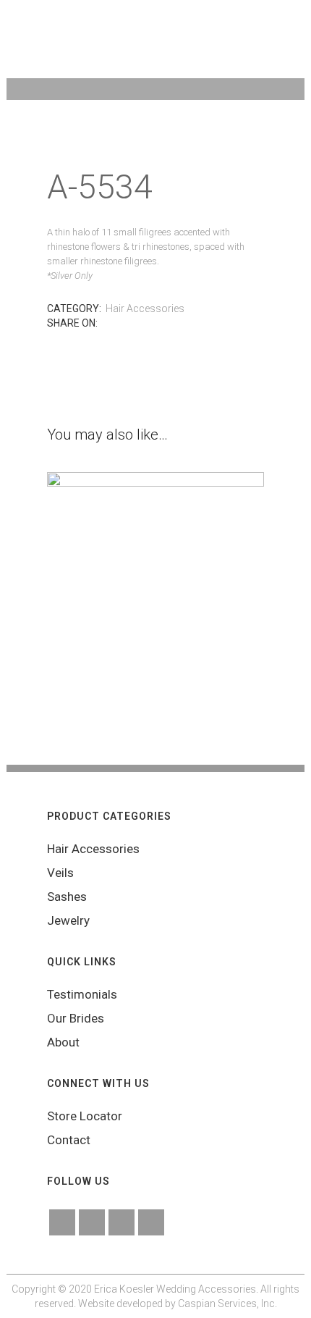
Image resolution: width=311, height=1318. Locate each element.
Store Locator (84, 1116)
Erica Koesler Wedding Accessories (175, 1289)
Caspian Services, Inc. (227, 1303)
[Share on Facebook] (107, 323)
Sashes (67, 896)
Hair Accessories (145, 308)
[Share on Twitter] (121, 323)
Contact (68, 1140)
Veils (60, 872)
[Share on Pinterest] (136, 323)
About (63, 1042)
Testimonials (82, 994)
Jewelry (68, 920)
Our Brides (75, 1018)
